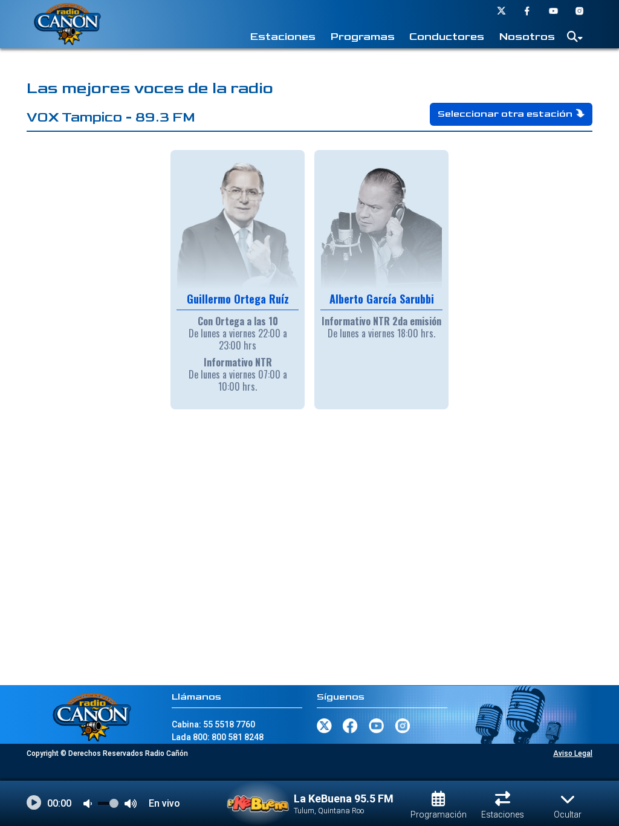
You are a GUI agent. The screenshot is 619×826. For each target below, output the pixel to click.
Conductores (446, 36)
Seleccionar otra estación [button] (505, 114)
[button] (575, 39)
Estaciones (283, 36)
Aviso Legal (572, 753)
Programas (362, 36)
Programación (438, 814)
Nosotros (527, 36)
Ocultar (568, 814)
